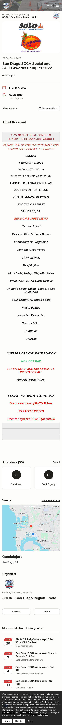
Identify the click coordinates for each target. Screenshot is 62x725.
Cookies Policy (8, 712)
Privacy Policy (26, 712)
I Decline (19, 721)
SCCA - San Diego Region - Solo (19, 17)
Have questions (49, 108)
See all (56, 462)
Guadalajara (8, 75)
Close (30, 721)
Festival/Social (9, 14)
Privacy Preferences (39, 715)
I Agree (6, 721)
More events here (51, 500)
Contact (16, 611)
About (47, 611)
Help (49, 5)
